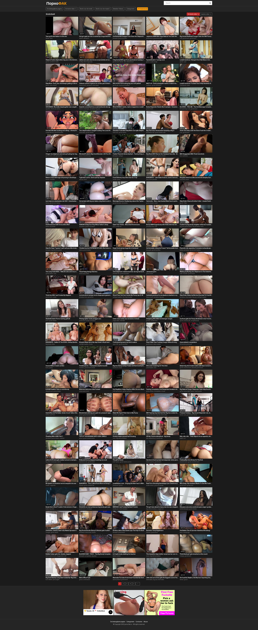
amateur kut (150, 226)
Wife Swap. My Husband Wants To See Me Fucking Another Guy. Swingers (196, 483)
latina (47, 203)
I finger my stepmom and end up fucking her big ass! (62, 154)
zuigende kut (50, 132)
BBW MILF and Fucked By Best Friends (125, 507)
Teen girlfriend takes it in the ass (56, 36)
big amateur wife (198, 226)
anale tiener (150, 485)
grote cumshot (50, 62)
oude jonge (153, 62)
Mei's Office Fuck (84, 577)
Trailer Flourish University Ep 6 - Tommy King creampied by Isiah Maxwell (129, 154)
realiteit (62, 438)
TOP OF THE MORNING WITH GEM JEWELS (93, 436)
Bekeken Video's (118, 9)
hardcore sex (83, 462)
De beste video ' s (70, 9)
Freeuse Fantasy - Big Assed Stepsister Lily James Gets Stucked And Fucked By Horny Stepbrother (196, 413)
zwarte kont (183, 462)
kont (57, 62)
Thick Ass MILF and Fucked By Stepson (58, 295)
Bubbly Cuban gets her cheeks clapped (58, 554)
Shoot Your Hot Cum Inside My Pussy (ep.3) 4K (128, 295)
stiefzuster (198, 391)
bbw (188, 85)
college (120, 156)
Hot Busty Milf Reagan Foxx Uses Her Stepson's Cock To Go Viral (129, 36)
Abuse (146, 621)
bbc (155, 367)
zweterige (186, 532)
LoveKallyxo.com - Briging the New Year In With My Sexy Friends (129, 483)
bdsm (181, 438)
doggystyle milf (61, 556)
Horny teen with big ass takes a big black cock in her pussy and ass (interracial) (95, 201)
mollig (81, 62)
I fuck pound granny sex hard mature (125, 342)
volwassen (183, 85)
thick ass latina (55, 109)
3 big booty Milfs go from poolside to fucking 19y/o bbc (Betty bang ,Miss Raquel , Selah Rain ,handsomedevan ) (129, 60)
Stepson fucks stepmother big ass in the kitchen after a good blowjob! (62, 60)
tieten (94, 532)
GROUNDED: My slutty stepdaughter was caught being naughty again (62, 107)
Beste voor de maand (102, 9)
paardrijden (149, 367)
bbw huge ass (88, 62)
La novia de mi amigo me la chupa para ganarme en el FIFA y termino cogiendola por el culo (95, 295)
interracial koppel (151, 156)
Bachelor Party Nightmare (154, 530)
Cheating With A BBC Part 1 (54, 436)
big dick (51, 509)
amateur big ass (95, 109)
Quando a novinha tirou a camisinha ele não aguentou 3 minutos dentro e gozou (95, 107)
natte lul (185, 156)
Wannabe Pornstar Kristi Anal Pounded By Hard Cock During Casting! (129, 577)
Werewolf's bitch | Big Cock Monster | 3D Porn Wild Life (95, 154)
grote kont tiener (118, 62)
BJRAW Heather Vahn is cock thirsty (57, 389)
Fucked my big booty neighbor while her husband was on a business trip (196, 224)
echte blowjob (184, 509)
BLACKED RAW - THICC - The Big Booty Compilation (95, 554)
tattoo (48, 415)
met (80, 203)
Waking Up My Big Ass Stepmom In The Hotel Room (196, 271)
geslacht (86, 38)
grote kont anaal (84, 320)
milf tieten (116, 462)
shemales (82, 132)
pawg (51, 367)
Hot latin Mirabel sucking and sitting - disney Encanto (62, 130)
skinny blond (117, 579)
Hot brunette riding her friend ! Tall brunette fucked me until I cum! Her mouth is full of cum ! (162, 248)
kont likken (49, 579)
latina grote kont (51, 556)
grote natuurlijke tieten (187, 391)
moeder (121, 109)
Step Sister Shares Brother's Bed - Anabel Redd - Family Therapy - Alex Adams (196, 201)
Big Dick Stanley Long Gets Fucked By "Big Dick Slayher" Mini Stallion (62, 577)
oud (185, 62)
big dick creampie (51, 462)
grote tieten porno (125, 462)
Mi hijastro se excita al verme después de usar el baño (62, 483)
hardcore (116, 367)
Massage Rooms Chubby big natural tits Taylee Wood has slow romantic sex (129, 201)
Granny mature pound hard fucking (124, 436)
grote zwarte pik (185, 320)
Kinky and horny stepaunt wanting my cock (93, 460)
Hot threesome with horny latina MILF (58, 224)
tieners (148, 532)
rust (55, 273)
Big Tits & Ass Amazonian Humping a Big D (160, 130)
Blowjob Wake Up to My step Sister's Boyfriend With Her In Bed (95, 342)
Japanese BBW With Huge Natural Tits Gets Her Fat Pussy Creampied (162, 36)
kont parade (153, 179)
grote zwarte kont (185, 367)
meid (156, 203)
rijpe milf (115, 344)
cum (114, 438)
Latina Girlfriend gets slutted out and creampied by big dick (62, 460)
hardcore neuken (124, 85)
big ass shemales (161, 415)
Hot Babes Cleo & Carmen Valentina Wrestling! (195, 530)
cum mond (53, 85)
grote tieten (90, 132)
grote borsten (122, 38)
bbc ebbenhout (129, 62)
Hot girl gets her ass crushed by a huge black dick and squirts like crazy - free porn (95, 36)
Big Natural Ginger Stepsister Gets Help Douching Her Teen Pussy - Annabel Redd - (196, 389)
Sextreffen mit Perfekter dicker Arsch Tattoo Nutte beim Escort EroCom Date (62, 413)
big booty (48, 344)
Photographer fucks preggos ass (90, 318)
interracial (82, 273)
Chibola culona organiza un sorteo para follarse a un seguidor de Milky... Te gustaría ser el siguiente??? (95, 83)
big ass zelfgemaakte (199, 297)
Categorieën (131, 9)
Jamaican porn (151, 271)
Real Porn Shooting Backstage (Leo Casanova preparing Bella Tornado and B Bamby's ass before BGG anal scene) (162, 483)
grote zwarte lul (89, 485)
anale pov (116, 509)
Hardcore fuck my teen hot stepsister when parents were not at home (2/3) (162, 460)
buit (147, 179)
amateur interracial (85, 532)
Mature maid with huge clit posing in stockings (61, 177)
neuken (81, 367)
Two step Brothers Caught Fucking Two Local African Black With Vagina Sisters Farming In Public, (95, 130)
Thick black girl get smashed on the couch (194, 554)
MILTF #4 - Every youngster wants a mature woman (162, 83)
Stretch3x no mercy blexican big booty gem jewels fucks (95, 507)
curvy (118, 179)
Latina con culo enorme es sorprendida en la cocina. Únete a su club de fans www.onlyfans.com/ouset (95, 60)
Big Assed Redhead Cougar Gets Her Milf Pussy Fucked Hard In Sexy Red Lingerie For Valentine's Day (196, 36)
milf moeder (184, 273)
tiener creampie (84, 109)
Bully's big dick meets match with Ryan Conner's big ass (196, 366)
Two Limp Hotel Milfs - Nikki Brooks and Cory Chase (62, 271)
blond (47, 179)
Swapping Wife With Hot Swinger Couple (159, 318)
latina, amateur (184, 250)
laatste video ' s (206, 14)
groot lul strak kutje (89, 415)
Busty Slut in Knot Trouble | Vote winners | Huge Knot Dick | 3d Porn (62, 507)
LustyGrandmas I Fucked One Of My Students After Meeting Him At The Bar (196, 83)
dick (51, 38)
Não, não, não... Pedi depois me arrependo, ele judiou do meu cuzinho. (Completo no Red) (196, 436)
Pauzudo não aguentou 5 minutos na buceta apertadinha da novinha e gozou (196, 248)
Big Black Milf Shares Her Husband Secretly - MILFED (162, 154)
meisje (182, 556)
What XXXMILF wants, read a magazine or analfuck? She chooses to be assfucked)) (129, 107)
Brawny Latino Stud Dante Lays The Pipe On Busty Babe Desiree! (129, 530)
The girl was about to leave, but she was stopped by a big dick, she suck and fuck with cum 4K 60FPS (162, 507)
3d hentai (183, 344)
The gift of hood (118, 460)
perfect (52, 415)
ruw (181, 132)
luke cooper (157, 344)
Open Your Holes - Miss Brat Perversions (126, 224)
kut (181, 156)
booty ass (159, 438)
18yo (185, 203)
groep (148, 320)
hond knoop (87, 156)
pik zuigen (56, 579)
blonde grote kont (197, 367)
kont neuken (123, 509)
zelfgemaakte (117, 297)
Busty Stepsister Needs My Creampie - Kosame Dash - (162, 107)
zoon (147, 556)
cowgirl (48, 532)
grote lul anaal (158, 485)
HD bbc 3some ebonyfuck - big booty (158, 436)
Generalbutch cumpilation (188, 342)
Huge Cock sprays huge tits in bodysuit (125, 248)
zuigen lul (160, 509)
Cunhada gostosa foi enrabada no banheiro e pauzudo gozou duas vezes (162, 295)
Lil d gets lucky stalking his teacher (124, 554)
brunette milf (150, 132)
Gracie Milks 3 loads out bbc (55, 366)
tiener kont (82, 85)
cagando (53, 485)
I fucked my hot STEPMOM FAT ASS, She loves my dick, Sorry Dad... (95, 248)
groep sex (190, 485)
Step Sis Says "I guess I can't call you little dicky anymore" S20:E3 (62, 248)
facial (114, 179)
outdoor (148, 85)
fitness (81, 485)
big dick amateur (56, 250)
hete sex (115, 132)
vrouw (163, 391)
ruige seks (116, 320)
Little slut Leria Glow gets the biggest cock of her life (162, 577)
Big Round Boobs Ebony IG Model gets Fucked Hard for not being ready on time (95, 530)
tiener (47, 38)
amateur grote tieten (52, 438)
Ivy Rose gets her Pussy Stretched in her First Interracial (196, 318)
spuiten (48, 109)
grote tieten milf (160, 132)
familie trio (116, 273)
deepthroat (49, 391)
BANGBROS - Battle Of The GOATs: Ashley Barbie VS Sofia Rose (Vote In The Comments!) (62, 342)
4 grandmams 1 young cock (155, 60)
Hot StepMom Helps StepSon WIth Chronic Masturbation (129, 389)
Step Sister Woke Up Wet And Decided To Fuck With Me (196, 295)
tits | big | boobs (127, 297)
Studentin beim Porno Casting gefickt (58, 318)
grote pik (115, 85)
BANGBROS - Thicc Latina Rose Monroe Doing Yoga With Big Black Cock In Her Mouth (95, 483)
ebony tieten (162, 156)
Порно (51, 3)
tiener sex (183, 415)
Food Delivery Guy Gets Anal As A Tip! (125, 177)
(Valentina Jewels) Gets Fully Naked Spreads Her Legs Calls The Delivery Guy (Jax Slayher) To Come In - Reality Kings (62, 530)
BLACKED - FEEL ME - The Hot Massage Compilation (196, 107)
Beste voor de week (86, 9)
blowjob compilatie (85, 556)
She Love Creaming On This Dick (156, 366)
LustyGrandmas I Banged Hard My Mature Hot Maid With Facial (196, 60)
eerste (81, 179)
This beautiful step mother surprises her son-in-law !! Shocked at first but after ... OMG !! (162, 554)
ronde (91, 344)
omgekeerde (195, 320)
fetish (47, 485)
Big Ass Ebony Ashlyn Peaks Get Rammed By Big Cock (129, 366)
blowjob (115, 38)
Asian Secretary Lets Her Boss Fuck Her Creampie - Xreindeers (196, 130)
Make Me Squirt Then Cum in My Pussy (125, 413)
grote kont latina (55, 203)
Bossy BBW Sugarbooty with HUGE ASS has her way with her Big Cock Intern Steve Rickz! (162, 224)
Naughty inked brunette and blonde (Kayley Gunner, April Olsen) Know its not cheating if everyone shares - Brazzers (196, 177)
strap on (118, 226)
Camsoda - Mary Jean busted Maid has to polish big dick (162, 201)
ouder (55, 297)
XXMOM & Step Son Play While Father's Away (93, 224)
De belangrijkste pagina (54, 9)
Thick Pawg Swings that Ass (88, 271)
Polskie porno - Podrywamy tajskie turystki (93, 366)
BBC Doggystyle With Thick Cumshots (192, 154)
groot (148, 62)
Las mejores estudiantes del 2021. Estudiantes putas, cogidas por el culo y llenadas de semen (62, 201)
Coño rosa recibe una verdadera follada (126, 318)
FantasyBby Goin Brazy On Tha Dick (191, 460)
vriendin (122, 320)
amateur (115, 109)
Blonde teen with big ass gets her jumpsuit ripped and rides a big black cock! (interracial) (95, 413)
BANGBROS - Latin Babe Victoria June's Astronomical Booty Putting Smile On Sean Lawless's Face (162, 177)
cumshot (182, 179)
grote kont (149, 38)
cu (185, 438)
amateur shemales (93, 85)
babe (47, 509)
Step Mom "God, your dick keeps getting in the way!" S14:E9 (62, 83)
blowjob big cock (185, 109)
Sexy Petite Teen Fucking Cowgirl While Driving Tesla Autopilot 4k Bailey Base (162, 342)
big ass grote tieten (186, 226)
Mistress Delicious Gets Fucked (89, 389)
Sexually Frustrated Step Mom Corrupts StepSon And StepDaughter (129, 130)
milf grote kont (184, 38)
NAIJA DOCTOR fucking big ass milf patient (127, 83)
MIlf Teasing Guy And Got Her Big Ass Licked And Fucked (162, 413)
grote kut (90, 297)
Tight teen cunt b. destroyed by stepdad (92, 177)
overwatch (86, 579)
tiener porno (150, 462)
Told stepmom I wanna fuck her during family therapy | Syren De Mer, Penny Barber (129, 271)
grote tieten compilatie (153, 391)
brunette (125, 203)
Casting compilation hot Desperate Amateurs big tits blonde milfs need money (162, 389)
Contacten (139, 621)
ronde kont (154, 320)
